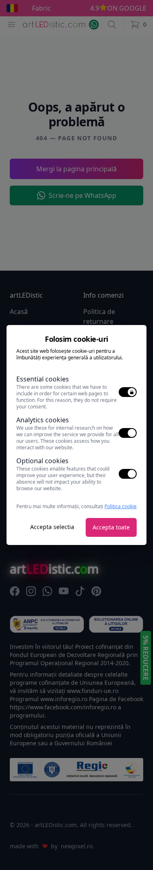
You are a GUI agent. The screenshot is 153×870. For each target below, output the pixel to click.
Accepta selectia (52, 527)
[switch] (128, 392)
